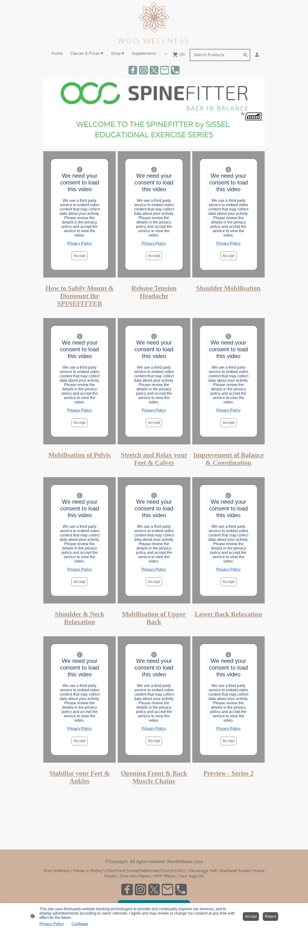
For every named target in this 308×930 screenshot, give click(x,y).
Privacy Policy (79, 243)
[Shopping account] (257, 55)
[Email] (164, 70)
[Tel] (175, 70)
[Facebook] (132, 70)
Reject (270, 916)
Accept (79, 256)
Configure (79, 924)
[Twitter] (154, 70)
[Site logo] (154, 23)
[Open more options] (166, 53)
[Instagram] (143, 70)
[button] (245, 55)
